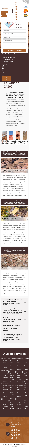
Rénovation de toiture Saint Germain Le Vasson (19, 391)
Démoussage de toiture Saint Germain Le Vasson (19, 377)
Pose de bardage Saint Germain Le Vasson (12, 377)
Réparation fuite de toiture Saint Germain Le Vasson (12, 392)
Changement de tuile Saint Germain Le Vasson (5, 363)
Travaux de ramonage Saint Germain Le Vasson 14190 (26, 402)
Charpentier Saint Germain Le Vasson (26, 375)
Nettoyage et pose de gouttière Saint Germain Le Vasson (5, 390)
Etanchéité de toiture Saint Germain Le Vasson (19, 364)
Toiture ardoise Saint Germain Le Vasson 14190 (26, 387)
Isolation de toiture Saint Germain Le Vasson (12, 406)
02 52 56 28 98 (16, 6)
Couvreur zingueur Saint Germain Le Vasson (19, 403)
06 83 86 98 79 (16, 16)
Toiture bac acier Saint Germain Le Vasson (5, 404)
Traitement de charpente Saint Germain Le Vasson (5, 376)
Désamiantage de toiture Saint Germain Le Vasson (12, 364)
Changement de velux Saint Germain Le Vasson (26, 364)
